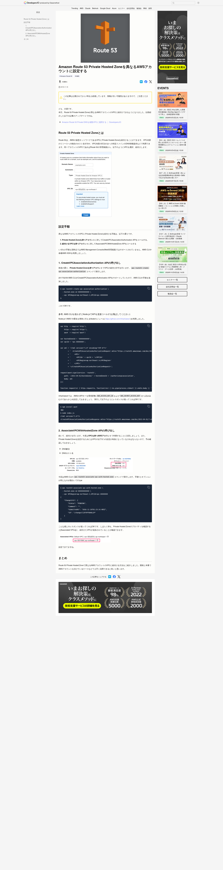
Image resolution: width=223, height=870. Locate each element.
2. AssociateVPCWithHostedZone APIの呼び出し (38, 34)
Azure (114, 8)
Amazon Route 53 (66, 76)
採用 (150, 8)
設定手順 (27, 22)
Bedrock (95, 8)
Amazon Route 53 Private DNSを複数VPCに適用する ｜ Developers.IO (91, 122)
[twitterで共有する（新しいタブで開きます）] (150, 81)
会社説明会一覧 (172, 286)
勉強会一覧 (172, 293)
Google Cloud (105, 8)
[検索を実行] (173, 3)
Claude (87, 8)
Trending (74, 8)
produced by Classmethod (49, 3)
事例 (145, 8)
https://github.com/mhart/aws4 (117, 318)
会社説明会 (131, 8)
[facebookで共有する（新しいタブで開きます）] (145, 81)
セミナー (121, 8)
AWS (81, 8)
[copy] (148, 288)
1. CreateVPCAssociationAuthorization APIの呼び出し (39, 27)
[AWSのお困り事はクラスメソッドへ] (105, 597)
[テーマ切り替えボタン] (198, 2)
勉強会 (139, 8)
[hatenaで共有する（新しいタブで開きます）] (141, 81)
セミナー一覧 (172, 279)
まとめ (26, 39)
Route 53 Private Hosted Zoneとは (36, 19)
